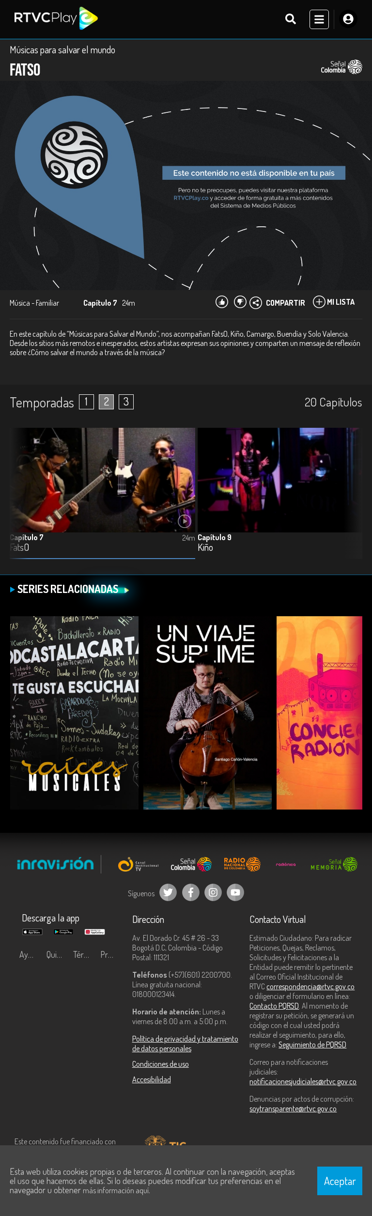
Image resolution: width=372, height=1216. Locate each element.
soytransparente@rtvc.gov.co (293, 1108)
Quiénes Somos (57, 954)
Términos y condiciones (84, 954)
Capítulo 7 (27, 537)
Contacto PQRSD (274, 1006)
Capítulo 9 (215, 537)
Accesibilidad (151, 1079)
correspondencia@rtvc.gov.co (310, 986)
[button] (350, 501)
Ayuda (30, 954)
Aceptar (340, 1180)
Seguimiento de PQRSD (312, 1044)
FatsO (19, 547)
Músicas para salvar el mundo (62, 49)
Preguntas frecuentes (111, 954)
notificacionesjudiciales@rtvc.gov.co (302, 1081)
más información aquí (116, 1190)
